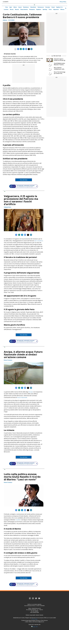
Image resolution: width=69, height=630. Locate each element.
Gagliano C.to (59, 7)
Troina (50, 9)
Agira (10, 7)
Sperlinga (45, 9)
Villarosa (62, 9)
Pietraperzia (32, 9)
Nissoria (17, 9)
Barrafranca (26, 7)
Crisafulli (17, 520)
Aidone (15, 7)
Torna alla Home (23, 180)
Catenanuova (41, 7)
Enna (6, 7)
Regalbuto (38, 9)
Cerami (53, 7)
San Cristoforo (38, 240)
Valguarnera (56, 9)
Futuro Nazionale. (22, 397)
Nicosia (11, 9)
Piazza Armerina (24, 9)
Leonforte (6, 9)
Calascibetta (33, 7)
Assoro (20, 7)
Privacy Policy (63, 1)
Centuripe (47, 7)
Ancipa (31, 392)
